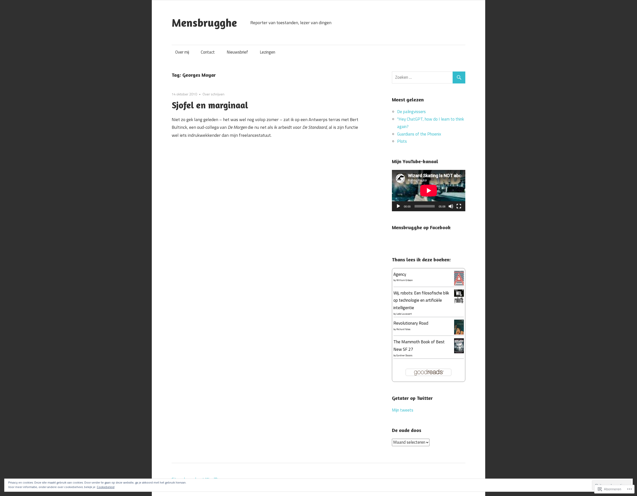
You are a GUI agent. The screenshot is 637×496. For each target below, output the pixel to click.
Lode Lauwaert (404, 314)
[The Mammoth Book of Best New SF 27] (459, 352)
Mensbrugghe (204, 22)
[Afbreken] (450, 206)
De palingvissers (411, 111)
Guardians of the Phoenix (419, 134)
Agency (399, 274)
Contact (208, 52)
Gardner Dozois (404, 355)
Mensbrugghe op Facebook (421, 227)
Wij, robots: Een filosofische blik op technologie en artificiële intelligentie (421, 300)
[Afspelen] (398, 206)
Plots (402, 141)
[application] (428, 190)
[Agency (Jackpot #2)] (459, 284)
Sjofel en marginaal (210, 105)
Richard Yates (403, 329)
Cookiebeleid (105, 487)
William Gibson (404, 280)
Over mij (182, 52)
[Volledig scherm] (458, 206)
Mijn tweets (402, 410)
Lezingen (267, 52)
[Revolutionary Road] (459, 333)
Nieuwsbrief (237, 52)
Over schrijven (213, 94)
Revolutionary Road (410, 323)
